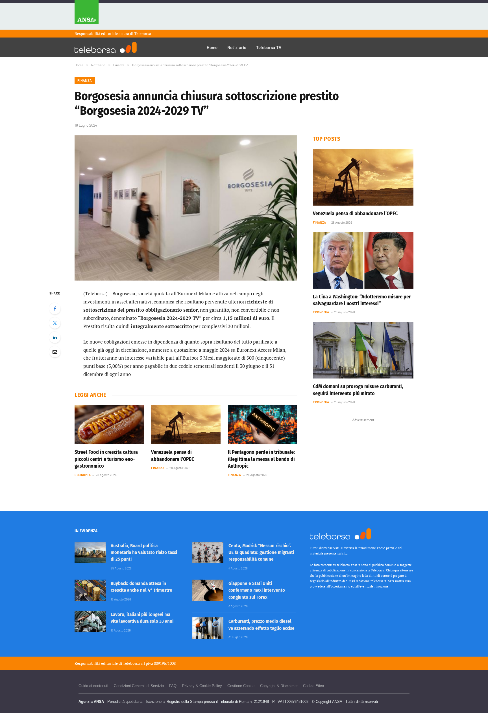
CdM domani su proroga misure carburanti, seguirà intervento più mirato (358, 389)
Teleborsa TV (269, 47)
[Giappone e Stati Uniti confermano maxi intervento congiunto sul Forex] (207, 590)
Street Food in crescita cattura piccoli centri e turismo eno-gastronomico (106, 459)
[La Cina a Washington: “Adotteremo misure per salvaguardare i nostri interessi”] (363, 260)
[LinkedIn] (54, 337)
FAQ (173, 686)
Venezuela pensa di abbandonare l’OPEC (172, 455)
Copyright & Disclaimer (279, 686)
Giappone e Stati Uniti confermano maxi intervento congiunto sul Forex (256, 590)
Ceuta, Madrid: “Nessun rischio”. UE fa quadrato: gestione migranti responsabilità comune (261, 552)
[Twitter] (54, 323)
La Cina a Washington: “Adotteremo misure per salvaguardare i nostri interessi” (362, 300)
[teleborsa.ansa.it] (106, 47)
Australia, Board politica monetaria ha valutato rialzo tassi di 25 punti (144, 552)
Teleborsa (142, 33)
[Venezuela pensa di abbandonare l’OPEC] (185, 424)
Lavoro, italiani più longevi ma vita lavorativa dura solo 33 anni (142, 617)
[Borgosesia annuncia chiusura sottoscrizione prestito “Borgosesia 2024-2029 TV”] (186, 208)
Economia (83, 475)
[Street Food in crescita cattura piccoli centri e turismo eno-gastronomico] (109, 424)
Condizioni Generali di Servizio (139, 686)
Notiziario (237, 47)
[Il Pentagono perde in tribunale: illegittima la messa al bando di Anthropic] (262, 424)
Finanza (84, 80)
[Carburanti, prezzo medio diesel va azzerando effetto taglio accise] (207, 628)
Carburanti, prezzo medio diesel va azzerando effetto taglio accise (261, 624)
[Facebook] (54, 308)
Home (212, 47)
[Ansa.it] (87, 15)
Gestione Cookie (240, 686)
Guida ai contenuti (93, 686)
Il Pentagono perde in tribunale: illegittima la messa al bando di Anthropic (261, 459)
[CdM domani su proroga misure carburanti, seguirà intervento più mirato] (363, 350)
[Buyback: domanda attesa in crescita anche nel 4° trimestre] (90, 590)
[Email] (54, 351)
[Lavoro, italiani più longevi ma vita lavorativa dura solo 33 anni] (90, 621)
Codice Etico (313, 686)
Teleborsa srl (134, 663)
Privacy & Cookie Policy (202, 686)
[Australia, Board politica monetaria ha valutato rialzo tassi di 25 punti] (90, 552)
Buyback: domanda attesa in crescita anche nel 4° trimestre (141, 586)
